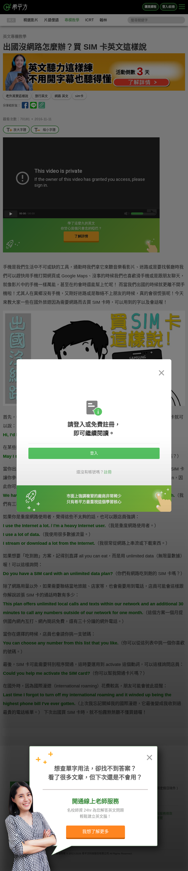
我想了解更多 (95, 831)
